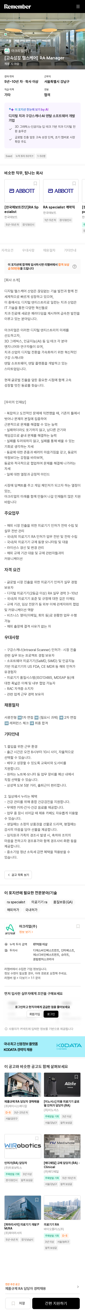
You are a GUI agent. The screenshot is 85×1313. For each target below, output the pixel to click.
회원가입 (34, 1014)
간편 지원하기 (56, 1303)
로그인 (51, 1014)
